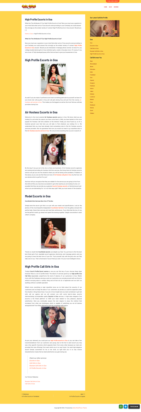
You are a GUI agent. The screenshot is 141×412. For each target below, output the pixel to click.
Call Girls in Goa (34, 363)
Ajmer (91, 66)
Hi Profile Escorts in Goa (37, 368)
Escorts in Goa (34, 361)
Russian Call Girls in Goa (37, 366)
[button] (112, 1)
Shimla (92, 108)
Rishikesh (92, 105)
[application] (104, 28)
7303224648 (134, 406)
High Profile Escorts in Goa (97, 54)
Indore (92, 88)
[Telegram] (126, 407)
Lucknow (92, 97)
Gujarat (92, 80)
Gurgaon (92, 83)
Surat (91, 110)
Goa (91, 43)
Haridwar (92, 86)
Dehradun (92, 69)
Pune (91, 102)
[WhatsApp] (121, 407)
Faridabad (92, 75)
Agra (91, 61)
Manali (92, 99)
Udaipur (92, 113)
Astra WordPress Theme (80, 408)
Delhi (91, 72)
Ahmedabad (93, 64)
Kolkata (92, 94)
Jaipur (91, 91)
